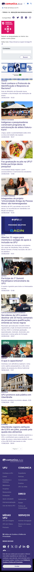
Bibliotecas (6, 485)
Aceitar (17, 566)
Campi (5, 476)
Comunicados (22, 480)
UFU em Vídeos (8, 524)
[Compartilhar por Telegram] (28, 546)
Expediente (22, 473)
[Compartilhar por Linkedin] (24, 546)
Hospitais (6, 489)
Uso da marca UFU (9, 505)
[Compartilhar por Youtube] (4, 546)
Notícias (21, 476)
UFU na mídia (22, 487)
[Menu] (2, 7)
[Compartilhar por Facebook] (8, 546)
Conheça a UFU (8, 473)
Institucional (22, 499)
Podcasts (6, 527)
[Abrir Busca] (31, 3)
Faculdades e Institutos (7, 481)
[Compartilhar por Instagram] (16, 546)
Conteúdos (6, 48)
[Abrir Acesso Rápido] (24, 3)
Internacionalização (9, 502)
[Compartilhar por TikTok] (20, 546)
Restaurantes (7, 492)
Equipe (20, 502)
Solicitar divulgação (24, 520)
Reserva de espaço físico (24, 525)
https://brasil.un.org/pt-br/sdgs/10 (20, 42)
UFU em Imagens (8, 520)
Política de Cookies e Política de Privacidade (14, 535)
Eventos (21, 483)
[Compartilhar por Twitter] (12, 546)
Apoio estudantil (8, 499)
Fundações (6, 495)
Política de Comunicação (22, 507)
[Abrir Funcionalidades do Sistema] (27, 3)
